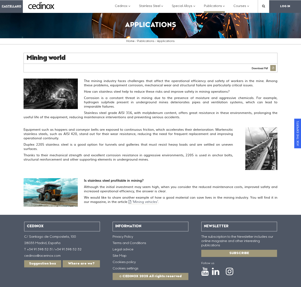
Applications (166, 41)
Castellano (11, 6)
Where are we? (81, 263)
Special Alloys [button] (183, 8)
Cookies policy (124, 262)
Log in (285, 6)
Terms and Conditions (129, 243)
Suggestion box (42, 263)
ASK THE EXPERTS (297, 133)
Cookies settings (125, 268)
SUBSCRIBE (239, 253)
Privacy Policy (123, 237)
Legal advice (123, 249)
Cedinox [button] (122, 8)
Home (130, 41)
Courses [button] (241, 8)
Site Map (120, 256)
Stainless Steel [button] (151, 8)
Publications (145, 41)
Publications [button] (214, 8)
